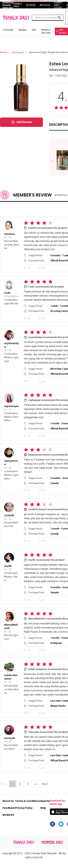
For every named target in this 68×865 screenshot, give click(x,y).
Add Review (24, 122)
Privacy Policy (24, 808)
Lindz (7, 292)
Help (43, 808)
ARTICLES (45, 5)
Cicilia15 (9, 515)
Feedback (8, 808)
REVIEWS (31, 5)
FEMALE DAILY (18, 5)
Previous (55, 160)
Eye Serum (18, 52)
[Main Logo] (16, 17)
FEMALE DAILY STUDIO (58, 5)
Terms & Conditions (27, 801)
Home (3, 52)
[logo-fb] (52, 825)
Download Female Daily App (8, 5)
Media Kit (8, 814)
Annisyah (9, 738)
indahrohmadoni (10, 677)
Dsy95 (8, 566)
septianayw (11, 406)
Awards (45, 801)
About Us (8, 801)
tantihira (9, 234)
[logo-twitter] (61, 825)
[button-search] (59, 18)
